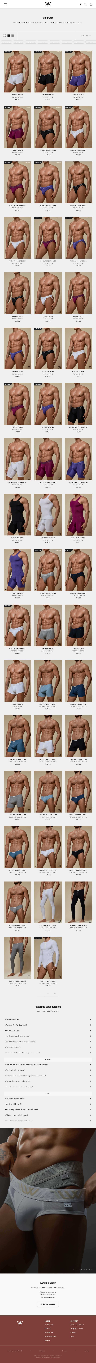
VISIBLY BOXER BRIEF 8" (78, 428)
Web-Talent (58, 1355)
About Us (47, 1329)
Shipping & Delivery (76, 1329)
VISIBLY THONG (48, 373)
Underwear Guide (50, 1336)
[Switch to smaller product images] (8, 35)
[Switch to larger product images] (5, 35)
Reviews (47, 1340)
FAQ (72, 1336)
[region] (48, 1200)
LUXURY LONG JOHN (48, 927)
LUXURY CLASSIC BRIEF (48, 816)
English (42, 1351)
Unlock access (48, 1304)
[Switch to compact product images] (12, 35)
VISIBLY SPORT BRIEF (78, 207)
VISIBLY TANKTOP (17, 539)
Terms (87, 1351)
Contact (72, 1333)
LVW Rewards (49, 1325)
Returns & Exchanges (77, 1325)
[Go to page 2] (55, 993)
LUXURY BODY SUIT (48, 982)
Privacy (64, 1351)
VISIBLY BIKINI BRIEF (48, 151)
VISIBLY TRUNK (17, 96)
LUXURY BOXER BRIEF (48, 705)
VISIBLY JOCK (17, 317)
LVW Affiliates (49, 1333)
